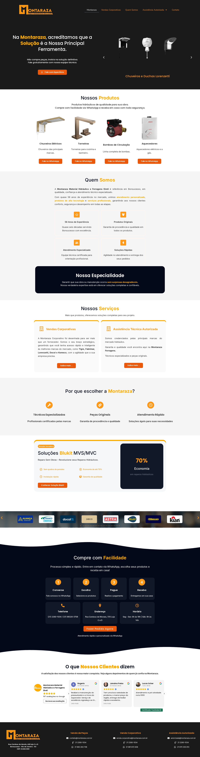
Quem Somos (131, 9)
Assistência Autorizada (153, 9)
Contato (175, 9)
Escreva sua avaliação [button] (55, 701)
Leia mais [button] (74, 704)
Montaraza (92, 9)
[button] (103, 57)
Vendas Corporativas (111, 9)
